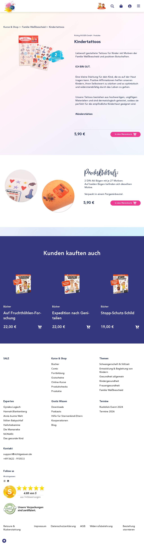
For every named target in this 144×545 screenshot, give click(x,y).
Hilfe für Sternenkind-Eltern (67, 416)
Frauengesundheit (109, 386)
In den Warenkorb (123, 134)
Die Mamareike (11, 429)
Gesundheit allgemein (111, 376)
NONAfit (8, 434)
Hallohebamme (11, 425)
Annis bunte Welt (13, 416)
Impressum (40, 526)
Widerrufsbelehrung (101, 526)
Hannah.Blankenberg (15, 411)
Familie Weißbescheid (34, 27)
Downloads (57, 407)
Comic (54, 369)
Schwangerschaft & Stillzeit (114, 364)
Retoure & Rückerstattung (12, 528)
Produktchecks (59, 387)
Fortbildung (57, 373)
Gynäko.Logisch (12, 407)
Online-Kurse (58, 382)
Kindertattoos (56, 27)
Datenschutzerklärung (63, 526)
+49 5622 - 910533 (14, 459)
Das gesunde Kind (13, 438)
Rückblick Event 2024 (111, 407)
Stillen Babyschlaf (13, 420)
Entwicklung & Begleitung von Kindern (116, 370)
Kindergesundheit (109, 381)
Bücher (55, 364)
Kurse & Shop (11, 27)
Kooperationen (59, 420)
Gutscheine (57, 378)
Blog (53, 425)
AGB (82, 526)
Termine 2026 (107, 411)
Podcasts (56, 411)
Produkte (56, 391)
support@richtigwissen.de (17, 454)
